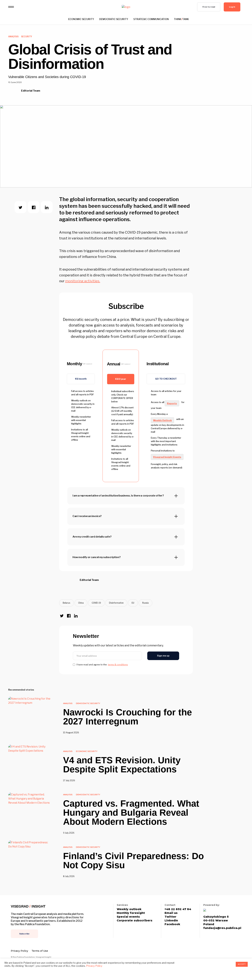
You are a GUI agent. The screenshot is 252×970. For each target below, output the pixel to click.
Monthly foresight (131, 913)
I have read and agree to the (102, 664)
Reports (172, 403)
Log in (232, 7)
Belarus (66, 603)
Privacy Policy (19, 950)
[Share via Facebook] (34, 207)
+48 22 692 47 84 (178, 909)
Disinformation (116, 603)
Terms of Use (40, 950)
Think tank (181, 19)
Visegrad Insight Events (167, 457)
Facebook (172, 924)
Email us (171, 913)
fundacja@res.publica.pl (222, 928)
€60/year (120, 379)
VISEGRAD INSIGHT (28, 906)
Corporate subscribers (134, 920)
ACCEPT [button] (242, 964)
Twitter (170, 916)
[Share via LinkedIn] (47, 207)
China (81, 603)
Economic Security (81, 19)
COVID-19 (96, 603)
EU (133, 603)
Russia (145, 603)
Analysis (13, 36)
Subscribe (24, 934)
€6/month (81, 378)
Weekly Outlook (162, 420)
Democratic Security (113, 19)
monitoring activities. (82, 281)
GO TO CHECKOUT (166, 378)
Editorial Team (31, 90)
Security (26, 36)
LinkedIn (171, 920)
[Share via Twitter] (20, 207)
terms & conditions (118, 664)
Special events (128, 916)
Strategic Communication (151, 19)
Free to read (208, 7)
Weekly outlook (129, 909)
